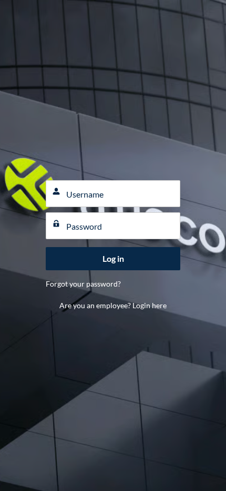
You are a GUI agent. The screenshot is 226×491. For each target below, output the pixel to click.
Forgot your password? (83, 283)
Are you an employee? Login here (113, 305)
